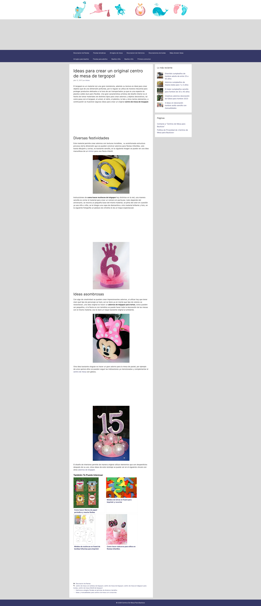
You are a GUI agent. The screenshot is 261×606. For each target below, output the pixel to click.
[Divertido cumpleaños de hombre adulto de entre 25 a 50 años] (160, 75)
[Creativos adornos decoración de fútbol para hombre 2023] (160, 98)
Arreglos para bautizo (81, 59)
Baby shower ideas (176, 53)
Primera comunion (144, 59)
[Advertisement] (130, 34)
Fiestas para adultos (100, 59)
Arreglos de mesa (116, 53)
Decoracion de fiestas (81, 53)
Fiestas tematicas (99, 53)
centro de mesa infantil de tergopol (90, 588)
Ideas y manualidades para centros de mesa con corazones (96, 592)
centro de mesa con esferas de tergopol (89, 586)
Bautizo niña (116, 59)
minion (91, 151)
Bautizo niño (128, 59)
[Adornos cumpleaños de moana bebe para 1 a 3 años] (160, 84)
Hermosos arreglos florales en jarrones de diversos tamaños (96, 590)
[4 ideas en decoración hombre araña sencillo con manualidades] (160, 105)
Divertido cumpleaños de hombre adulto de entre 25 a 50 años (176, 76)
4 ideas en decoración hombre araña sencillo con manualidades (175, 105)
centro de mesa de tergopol (113, 586)
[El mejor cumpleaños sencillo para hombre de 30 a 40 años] (160, 91)
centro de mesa (80, 372)
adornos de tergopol (86, 470)
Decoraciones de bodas (157, 53)
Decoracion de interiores (136, 53)
